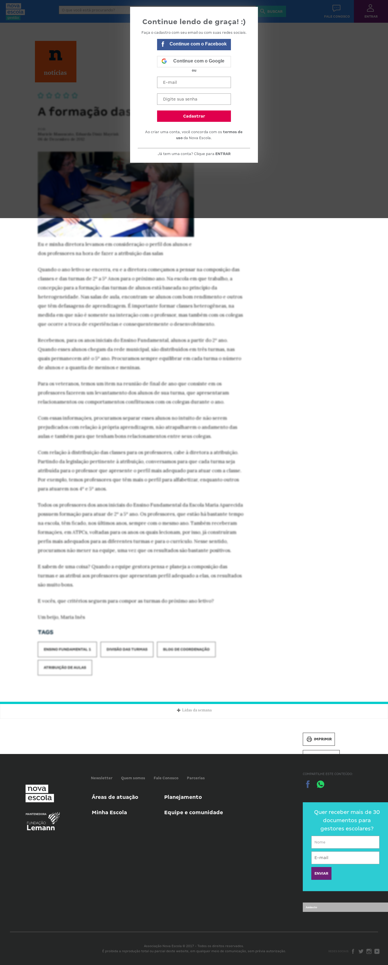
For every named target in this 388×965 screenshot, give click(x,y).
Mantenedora (36, 814)
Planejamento (183, 797)
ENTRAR (223, 154)
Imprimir (323, 739)
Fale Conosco (166, 778)
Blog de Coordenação (186, 649)
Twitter (361, 951)
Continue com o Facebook (198, 43)
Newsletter (101, 778)
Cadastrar (194, 116)
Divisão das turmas (127, 649)
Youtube (376, 951)
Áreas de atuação (115, 797)
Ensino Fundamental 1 (67, 649)
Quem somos (133, 778)
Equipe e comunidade (193, 812)
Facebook (353, 951)
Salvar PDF (325, 756)
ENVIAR (321, 873)
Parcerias (196, 778)
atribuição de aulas (65, 667)
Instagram (369, 951)
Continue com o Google (198, 61)
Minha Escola (109, 812)
